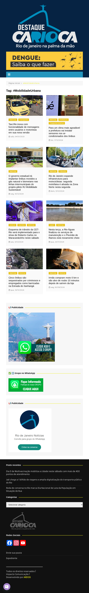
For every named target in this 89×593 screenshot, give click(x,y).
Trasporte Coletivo (57, 123)
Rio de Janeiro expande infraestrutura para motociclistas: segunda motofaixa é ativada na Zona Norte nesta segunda (63, 181)
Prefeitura (63, 120)
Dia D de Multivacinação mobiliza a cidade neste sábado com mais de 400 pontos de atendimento (43, 473)
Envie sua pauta (14, 553)
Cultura (12, 225)
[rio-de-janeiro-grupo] (31, 337)
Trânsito (63, 171)
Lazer (52, 225)
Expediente (11, 558)
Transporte (23, 120)
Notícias (13, 120)
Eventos (22, 225)
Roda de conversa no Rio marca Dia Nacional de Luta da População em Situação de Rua (41, 489)
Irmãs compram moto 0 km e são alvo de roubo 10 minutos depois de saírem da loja (64, 280)
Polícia (22, 273)
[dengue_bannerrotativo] (44, 60)
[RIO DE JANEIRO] (29, 430)
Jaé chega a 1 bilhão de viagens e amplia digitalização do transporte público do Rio (44, 481)
